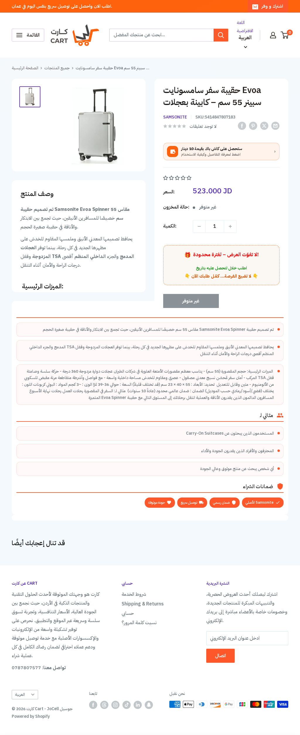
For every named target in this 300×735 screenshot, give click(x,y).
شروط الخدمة (134, 594)
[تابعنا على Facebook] (93, 705)
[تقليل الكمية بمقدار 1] (199, 226)
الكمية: (169, 226)
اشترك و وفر (272, 6)
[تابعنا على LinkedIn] (138, 705)
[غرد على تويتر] (264, 125)
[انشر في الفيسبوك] (242, 125)
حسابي (128, 613)
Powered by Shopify (31, 716)
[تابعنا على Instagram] (115, 705)
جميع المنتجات (57, 68)
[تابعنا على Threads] (104, 705)
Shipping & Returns (143, 603)
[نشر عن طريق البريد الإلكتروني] (275, 125)
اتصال (220, 655)
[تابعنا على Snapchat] (149, 705)
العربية (20, 694)
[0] (285, 35)
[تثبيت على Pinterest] (253, 125)
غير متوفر (191, 300)
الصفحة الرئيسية (25, 68)
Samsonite (175, 117)
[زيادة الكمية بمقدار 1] (230, 226)
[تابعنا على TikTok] (126, 705)
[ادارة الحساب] (273, 35)
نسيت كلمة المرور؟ (139, 622)
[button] (177, 178)
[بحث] (221, 35)
